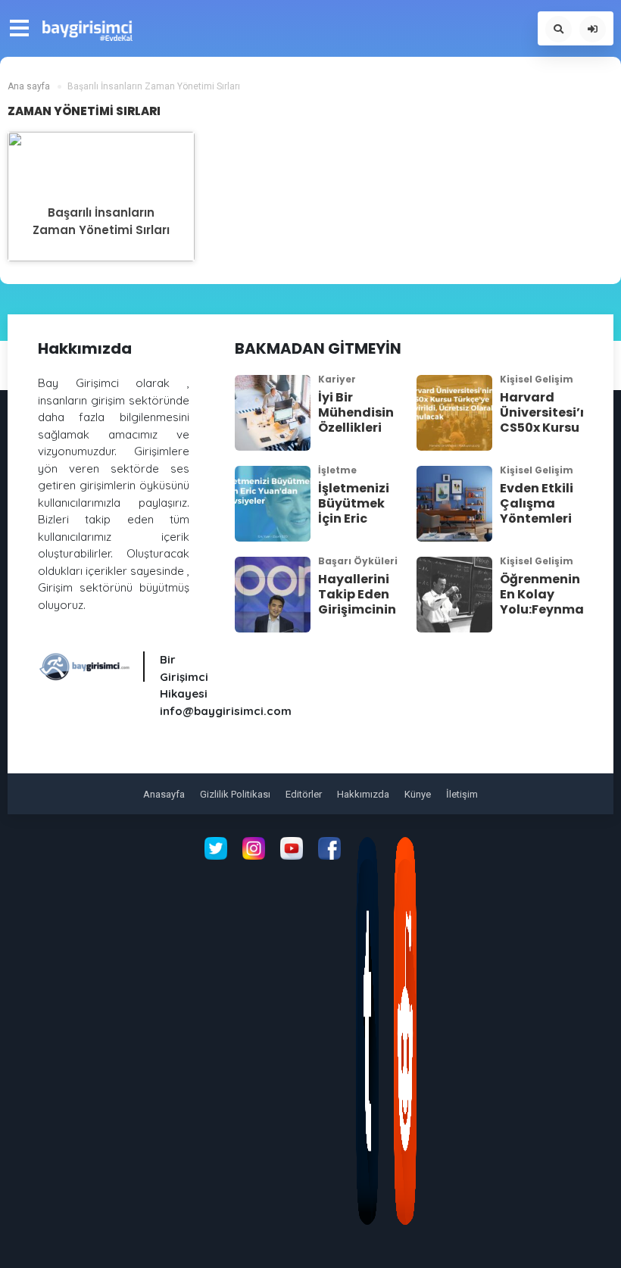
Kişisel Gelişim (536, 379)
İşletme (337, 470)
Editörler (304, 794)
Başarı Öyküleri (358, 560)
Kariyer (337, 379)
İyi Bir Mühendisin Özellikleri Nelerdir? (356, 420)
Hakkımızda (363, 794)
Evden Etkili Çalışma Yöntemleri (536, 503)
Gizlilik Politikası (235, 794)
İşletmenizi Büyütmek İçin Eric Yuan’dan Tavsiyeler (353, 518)
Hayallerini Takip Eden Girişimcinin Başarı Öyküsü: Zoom (357, 617)
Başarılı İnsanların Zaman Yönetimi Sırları (101, 221)
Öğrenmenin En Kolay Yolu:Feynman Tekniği (546, 601)
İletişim (462, 794)
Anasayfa (164, 794)
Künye (417, 794)
